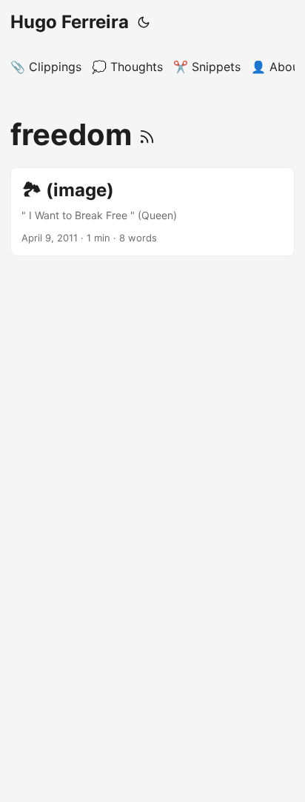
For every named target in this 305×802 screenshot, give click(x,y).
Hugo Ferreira (69, 22)
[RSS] (146, 134)
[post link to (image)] (152, 211)
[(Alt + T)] (143, 22)
